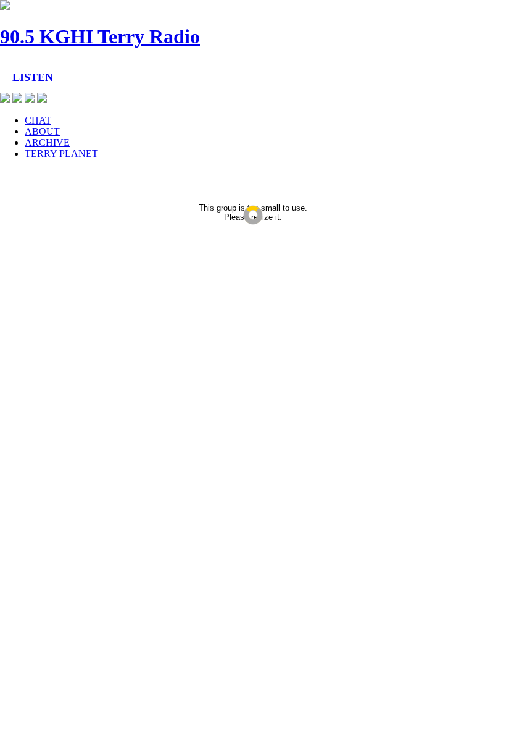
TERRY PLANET (61, 153)
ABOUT (42, 131)
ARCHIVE (47, 142)
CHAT (38, 120)
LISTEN (32, 77)
